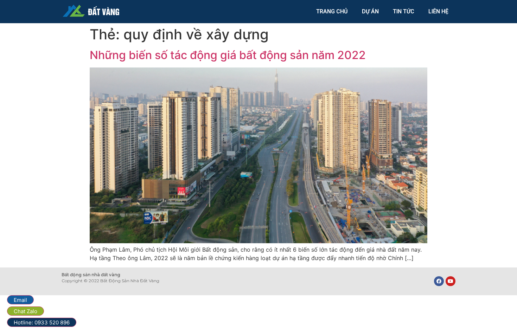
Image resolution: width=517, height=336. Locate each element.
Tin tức (403, 11)
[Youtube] (450, 281)
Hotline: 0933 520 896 (42, 322)
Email (20, 300)
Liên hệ (438, 11)
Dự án (370, 11)
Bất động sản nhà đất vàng (91, 274)
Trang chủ (332, 11)
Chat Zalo (25, 311)
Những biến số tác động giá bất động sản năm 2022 (228, 55)
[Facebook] (439, 281)
